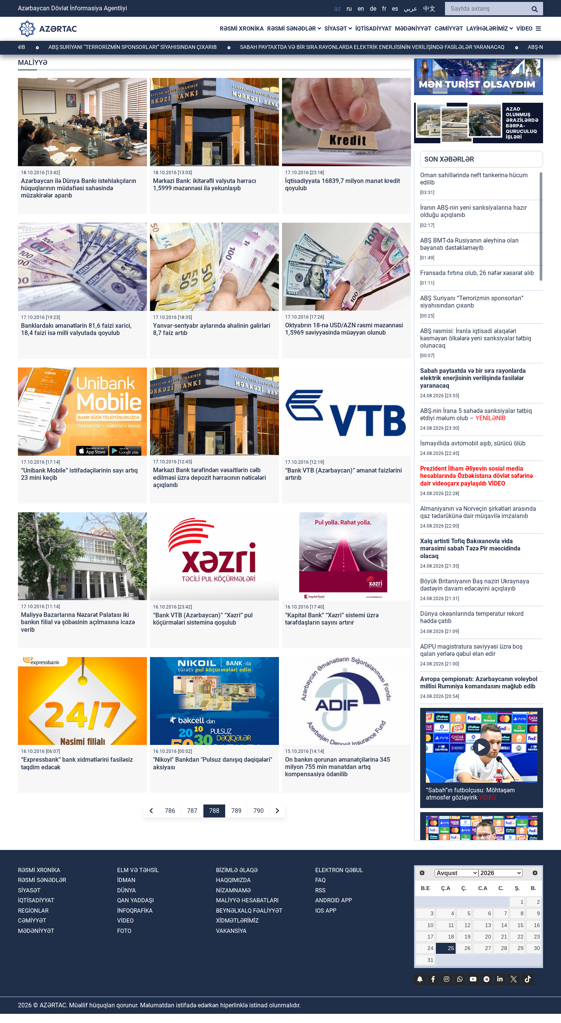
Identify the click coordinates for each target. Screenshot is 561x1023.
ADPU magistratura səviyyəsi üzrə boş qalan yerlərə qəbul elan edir (471, 650)
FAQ (320, 880)
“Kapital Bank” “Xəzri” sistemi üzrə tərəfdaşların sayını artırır (332, 619)
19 (467, 937)
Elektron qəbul (339, 870)
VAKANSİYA (231, 930)
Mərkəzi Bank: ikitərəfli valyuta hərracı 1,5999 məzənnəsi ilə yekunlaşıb (204, 184)
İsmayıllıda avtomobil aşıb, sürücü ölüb (473, 443)
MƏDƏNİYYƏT (413, 28)
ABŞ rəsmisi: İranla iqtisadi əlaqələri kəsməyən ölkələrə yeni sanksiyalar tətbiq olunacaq (475, 338)
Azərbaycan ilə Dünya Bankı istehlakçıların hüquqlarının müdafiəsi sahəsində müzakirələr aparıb (78, 188)
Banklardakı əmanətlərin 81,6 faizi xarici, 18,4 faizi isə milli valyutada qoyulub (76, 329)
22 (520, 937)
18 (451, 937)
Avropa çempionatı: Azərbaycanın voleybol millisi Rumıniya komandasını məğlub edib (478, 682)
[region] (481, 506)
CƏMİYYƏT (449, 28)
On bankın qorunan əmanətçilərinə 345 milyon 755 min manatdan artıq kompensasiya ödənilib (337, 767)
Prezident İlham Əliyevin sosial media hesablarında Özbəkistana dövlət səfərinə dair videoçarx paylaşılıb (476, 476)
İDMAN (126, 880)
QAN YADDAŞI (135, 900)
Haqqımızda (233, 880)
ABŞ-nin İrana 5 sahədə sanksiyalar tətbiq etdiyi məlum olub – (476, 414)
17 (430, 937)
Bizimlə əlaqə (237, 870)
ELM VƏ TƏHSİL (138, 870)
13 (488, 925)
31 (430, 960)
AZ (337, 8)
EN (361, 8)
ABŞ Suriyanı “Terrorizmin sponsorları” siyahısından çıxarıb (472, 302)
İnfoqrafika (135, 910)
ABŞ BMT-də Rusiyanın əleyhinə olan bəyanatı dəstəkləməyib (469, 244)
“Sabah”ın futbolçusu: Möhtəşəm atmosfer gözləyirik (470, 794)
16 (537, 925)
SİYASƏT (336, 28)
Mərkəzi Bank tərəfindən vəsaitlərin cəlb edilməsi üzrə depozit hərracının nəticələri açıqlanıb (209, 477)
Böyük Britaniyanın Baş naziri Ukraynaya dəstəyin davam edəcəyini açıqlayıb (474, 585)
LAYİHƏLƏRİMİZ (487, 28)
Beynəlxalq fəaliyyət (249, 910)
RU (349, 8)
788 (214, 810)
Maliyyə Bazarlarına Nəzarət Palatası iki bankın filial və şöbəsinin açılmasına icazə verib (78, 622)
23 (537, 937)
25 (451, 948)
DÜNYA (126, 890)
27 (488, 948)
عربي (411, 8)
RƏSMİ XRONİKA (242, 28)
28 (504, 948)
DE (373, 8)
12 (467, 925)
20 (488, 937)
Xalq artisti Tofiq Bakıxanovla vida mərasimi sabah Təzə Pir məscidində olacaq (470, 548)
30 (537, 948)
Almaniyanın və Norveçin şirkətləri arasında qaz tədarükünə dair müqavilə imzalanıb (478, 512)
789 (236, 810)
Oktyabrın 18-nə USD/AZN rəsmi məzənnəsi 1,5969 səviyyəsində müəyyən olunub (344, 329)
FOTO (124, 930)
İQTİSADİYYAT (373, 28)
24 (430, 948)
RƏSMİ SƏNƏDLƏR (292, 28)
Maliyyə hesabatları (247, 900)
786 (170, 810)
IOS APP (325, 910)
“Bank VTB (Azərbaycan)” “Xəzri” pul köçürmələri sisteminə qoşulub (203, 619)
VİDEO (524, 28)
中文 (429, 8)
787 (192, 810)
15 (520, 925)
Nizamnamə (233, 890)
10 (430, 925)
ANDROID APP (333, 900)
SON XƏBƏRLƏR (449, 159)
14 (504, 925)
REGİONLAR (33, 910)
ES (395, 8)
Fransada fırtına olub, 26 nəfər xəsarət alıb (477, 273)
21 (504, 937)
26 (467, 948)
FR (384, 8)
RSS (320, 890)
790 (258, 810)
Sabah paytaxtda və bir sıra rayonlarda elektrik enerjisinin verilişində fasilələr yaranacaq (320, 47)
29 (520, 948)
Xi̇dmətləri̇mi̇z (237, 920)
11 (451, 925)
